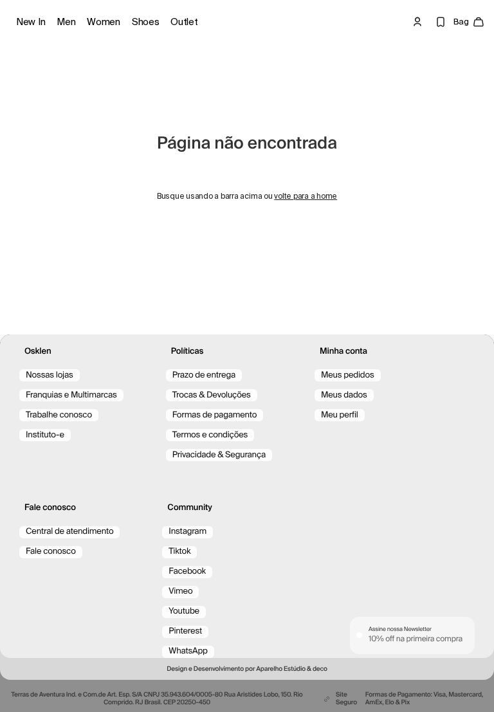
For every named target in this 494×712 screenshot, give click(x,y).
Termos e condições (210, 435)
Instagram (187, 531)
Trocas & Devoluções (211, 395)
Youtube (184, 611)
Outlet (183, 21)
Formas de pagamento (214, 415)
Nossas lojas (49, 375)
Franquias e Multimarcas (71, 395)
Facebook (187, 571)
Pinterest (185, 631)
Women (103, 21)
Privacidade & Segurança (219, 455)
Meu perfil (339, 415)
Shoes (146, 21)
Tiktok (179, 551)
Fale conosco (51, 551)
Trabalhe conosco (59, 415)
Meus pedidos (347, 375)
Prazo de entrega (203, 375)
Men (66, 21)
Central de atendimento (69, 531)
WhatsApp (188, 651)
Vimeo (180, 591)
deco (320, 669)
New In (30, 21)
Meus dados (344, 395)
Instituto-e (45, 435)
